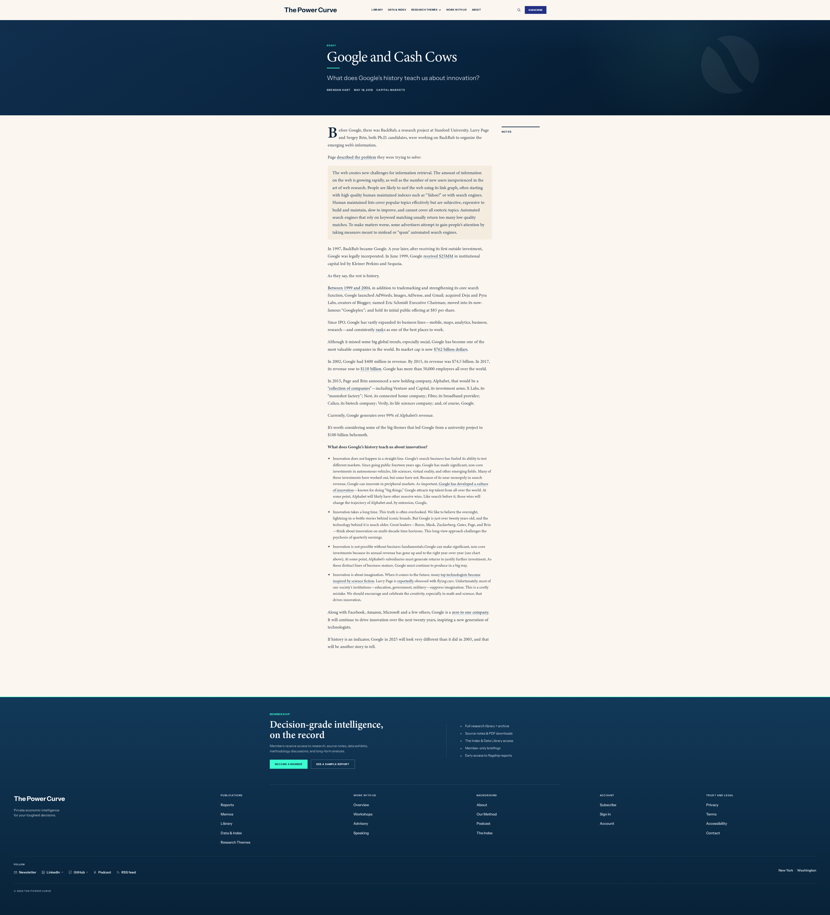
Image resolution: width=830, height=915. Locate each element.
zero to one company (470, 612)
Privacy (712, 805)
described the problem (356, 157)
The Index (485, 833)
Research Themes (424, 10)
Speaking (361, 833)
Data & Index (397, 9)
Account (607, 823)
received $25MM (438, 256)
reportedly (405, 581)
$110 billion (371, 369)
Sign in (605, 814)
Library (377, 9)
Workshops (362, 814)
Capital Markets (390, 90)
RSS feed (128, 872)
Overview (361, 805)
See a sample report (333, 764)
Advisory (360, 823)
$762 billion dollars (450, 349)
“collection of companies (349, 388)
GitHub (79, 872)
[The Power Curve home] (310, 9)
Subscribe (535, 9)
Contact (713, 833)
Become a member (288, 764)
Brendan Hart (339, 90)
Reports (227, 805)
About (476, 9)
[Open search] (519, 9)
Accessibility (716, 823)
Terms (711, 814)
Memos (227, 814)
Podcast (483, 823)
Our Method (487, 814)
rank (380, 330)
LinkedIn (53, 872)
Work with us (456, 9)
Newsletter (27, 872)
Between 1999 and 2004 (349, 288)
